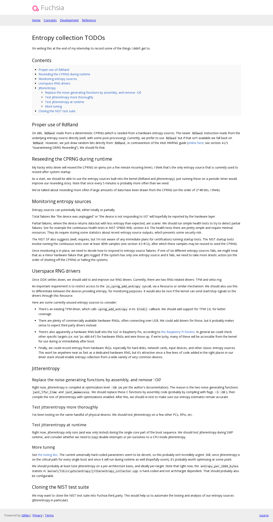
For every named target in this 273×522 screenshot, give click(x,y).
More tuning (53, 106)
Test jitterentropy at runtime (64, 102)
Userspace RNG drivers (54, 83)
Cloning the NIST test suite (57, 111)
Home (36, 20)
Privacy (37, 515)
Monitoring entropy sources (58, 79)
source (264, 515)
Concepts (50, 20)
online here (195, 143)
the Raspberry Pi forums (178, 332)
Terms (49, 515)
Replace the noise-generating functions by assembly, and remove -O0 (93, 92)
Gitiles (26, 515)
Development (69, 20)
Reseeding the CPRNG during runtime (64, 74)
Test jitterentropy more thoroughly (69, 97)
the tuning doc (48, 455)
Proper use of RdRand (54, 70)
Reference (89, 20)
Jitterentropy (47, 88)
